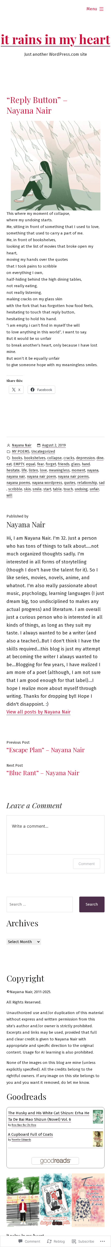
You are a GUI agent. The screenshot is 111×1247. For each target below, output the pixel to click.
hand (86, 464)
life (24, 470)
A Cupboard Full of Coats (30, 1134)
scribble (15, 489)
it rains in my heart (55, 39)
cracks (69, 458)
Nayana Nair (21, 445)
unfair (94, 489)
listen (33, 470)
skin (27, 489)
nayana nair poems (73, 476)
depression (85, 458)
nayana (92, 470)
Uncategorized (43, 451)
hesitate (13, 470)
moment (78, 470)
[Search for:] (39, 904)
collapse (54, 458)
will (9, 495)
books (17, 458)
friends (63, 464)
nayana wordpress (47, 483)
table (57, 489)
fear (40, 464)
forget (51, 464)
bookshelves (34, 458)
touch (68, 489)
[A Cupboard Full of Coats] (98, 1139)
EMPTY (18, 464)
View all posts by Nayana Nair (38, 712)
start (47, 489)
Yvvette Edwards (21, 1139)
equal (30, 464)
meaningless (59, 470)
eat (9, 464)
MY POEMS (20, 451)
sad (102, 483)
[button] (22, 1200)
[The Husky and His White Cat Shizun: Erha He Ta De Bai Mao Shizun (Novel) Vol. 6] (98, 1116)
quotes (69, 483)
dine (100, 458)
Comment (86, 863)
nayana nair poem (41, 476)
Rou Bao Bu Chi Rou (24, 1125)
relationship (87, 483)
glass (75, 464)
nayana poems (18, 483)
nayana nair (15, 476)
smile (37, 489)
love (43, 470)
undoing (81, 489)
